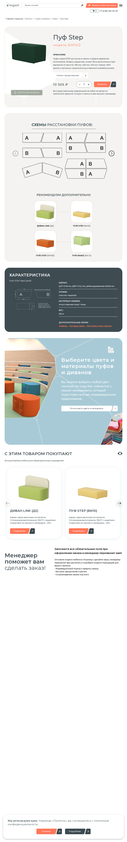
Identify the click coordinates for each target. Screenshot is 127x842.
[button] (15, 153)
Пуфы (54, 19)
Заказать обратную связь (104, 5)
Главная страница (14, 19)
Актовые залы (77, 326)
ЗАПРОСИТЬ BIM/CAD (28, 92)
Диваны (63, 326)
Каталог (29, 19)
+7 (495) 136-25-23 (108, 11)
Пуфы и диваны (42, 19)
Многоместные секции (99, 326)
